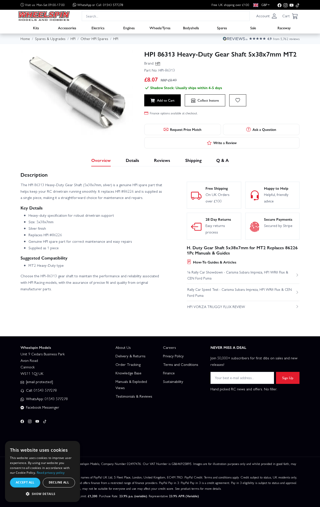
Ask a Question (264, 129)
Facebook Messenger (42, 407)
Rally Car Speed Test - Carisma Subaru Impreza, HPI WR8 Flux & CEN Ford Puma (239, 292)
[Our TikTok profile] (298, 5)
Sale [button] (253, 28)
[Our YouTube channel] (292, 5)
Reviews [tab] (162, 160)
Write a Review (225, 142)
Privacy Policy (173, 356)
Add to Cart (165, 100)
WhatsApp (100, 4)
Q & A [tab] (222, 160)
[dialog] (42, 471)
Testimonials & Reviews (134, 396)
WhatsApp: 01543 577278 (46, 398)
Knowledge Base (129, 373)
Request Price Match (186, 129)
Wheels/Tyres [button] (160, 28)
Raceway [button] (284, 28)
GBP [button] (263, 4)
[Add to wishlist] (237, 100)
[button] (267, 16)
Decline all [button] (59, 482)
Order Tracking (128, 364)
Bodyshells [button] (191, 28)
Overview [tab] (101, 160)
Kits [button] (36, 28)
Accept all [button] (25, 482)
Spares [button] (222, 28)
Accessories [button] (67, 28)
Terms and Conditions (180, 364)
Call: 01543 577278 (41, 390)
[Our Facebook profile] (280, 5)
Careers (169, 347)
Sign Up (287, 377)
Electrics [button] (98, 28)
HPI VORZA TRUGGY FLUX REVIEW (216, 306)
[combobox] (166, 16)
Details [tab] (132, 160)
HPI (157, 63)
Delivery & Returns (131, 356)
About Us (123, 347)
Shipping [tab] (193, 160)
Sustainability (173, 381)
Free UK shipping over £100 (230, 4)
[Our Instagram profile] (286, 5)
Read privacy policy (51, 472)
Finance (169, 373)
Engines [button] (129, 28)
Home (25, 38)
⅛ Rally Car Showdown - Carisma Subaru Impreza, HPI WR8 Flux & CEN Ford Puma (237, 275)
